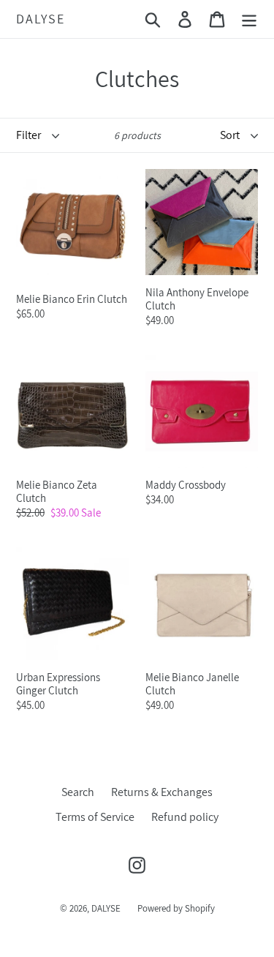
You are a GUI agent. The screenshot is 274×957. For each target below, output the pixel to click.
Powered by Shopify (176, 908)
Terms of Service (95, 817)
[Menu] (249, 19)
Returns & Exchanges (162, 792)
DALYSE (40, 19)
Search (77, 792)
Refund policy (184, 817)
